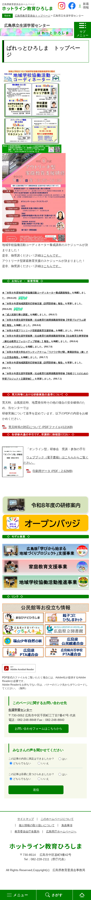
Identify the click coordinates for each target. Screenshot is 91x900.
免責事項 (66, 825)
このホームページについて (57, 819)
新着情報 (86, 5)
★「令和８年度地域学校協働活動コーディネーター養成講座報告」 (37, 292)
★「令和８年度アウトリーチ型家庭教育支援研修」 (29, 330)
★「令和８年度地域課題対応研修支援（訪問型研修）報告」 (33, 303)
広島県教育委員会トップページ (32, 15)
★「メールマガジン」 (13, 346)
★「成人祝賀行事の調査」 (16, 314)
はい (64, 758)
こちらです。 (52, 255)
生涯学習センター (20, 709)
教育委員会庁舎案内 (27, 831)
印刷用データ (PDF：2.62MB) (53, 471)
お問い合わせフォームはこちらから (38, 728)
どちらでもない (22, 763)
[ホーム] (82, 895)
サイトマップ (25, 819)
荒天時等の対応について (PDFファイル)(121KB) (40, 427)
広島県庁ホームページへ (61, 831)
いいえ (45, 763)
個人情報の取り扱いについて (37, 825)
